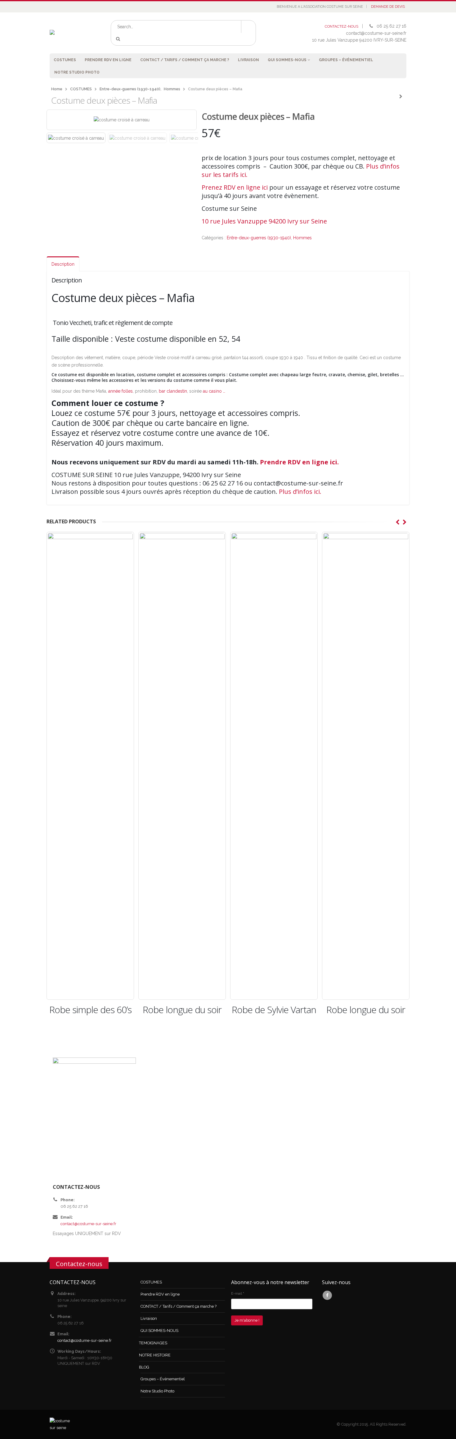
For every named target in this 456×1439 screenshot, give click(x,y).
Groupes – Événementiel (346, 60)
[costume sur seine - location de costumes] (71, 32)
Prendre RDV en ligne (108, 60)
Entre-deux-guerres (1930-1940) (259, 237)
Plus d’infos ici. (300, 491)
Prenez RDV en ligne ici (235, 187)
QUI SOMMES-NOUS (287, 60)
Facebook (327, 1295)
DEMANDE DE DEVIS (388, 7)
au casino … (214, 391)
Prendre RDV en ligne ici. (299, 462)
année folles (120, 391)
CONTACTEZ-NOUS (341, 26)
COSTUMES (65, 60)
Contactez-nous (79, 1263)
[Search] (119, 39)
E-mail (237, 1293)
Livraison (248, 60)
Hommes (302, 237)
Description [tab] (62, 264)
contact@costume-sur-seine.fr (88, 1223)
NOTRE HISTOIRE (155, 1355)
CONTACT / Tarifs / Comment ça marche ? (184, 60)
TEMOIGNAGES (153, 1343)
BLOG (144, 1367)
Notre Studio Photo (77, 72)
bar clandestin (173, 391)
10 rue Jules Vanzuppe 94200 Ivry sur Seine (264, 221)
